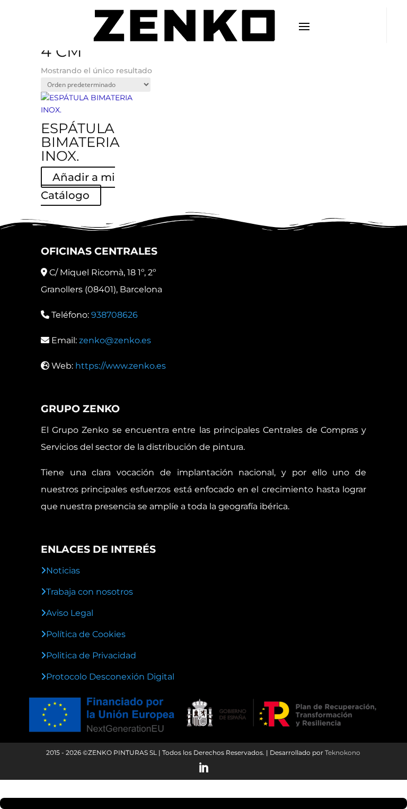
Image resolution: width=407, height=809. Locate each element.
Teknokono (342, 752)
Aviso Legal (69, 613)
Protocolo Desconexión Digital (110, 677)
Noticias (63, 571)
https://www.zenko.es (120, 366)
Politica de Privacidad (91, 655)
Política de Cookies (86, 634)
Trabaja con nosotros (89, 592)
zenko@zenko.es (115, 340)
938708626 (114, 315)
